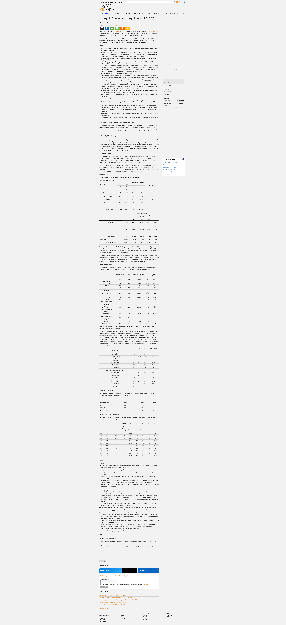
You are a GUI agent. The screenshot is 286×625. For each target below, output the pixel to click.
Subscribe (104, 587)
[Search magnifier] (174, 2)
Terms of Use (102, 618)
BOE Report (102, 5)
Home (101, 14)
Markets (165, 14)
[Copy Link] (127, 28)
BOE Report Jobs (168, 615)
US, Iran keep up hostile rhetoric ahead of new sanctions (114, 602)
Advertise (145, 615)
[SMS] (117, 28)
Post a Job (145, 616)
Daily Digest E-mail (125, 618)
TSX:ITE (155, 31)
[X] (102, 28)
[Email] (112, 28)
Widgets (123, 615)
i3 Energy (116, 31)
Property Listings (138, 14)
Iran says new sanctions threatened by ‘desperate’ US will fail (115, 597)
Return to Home (103, 608)
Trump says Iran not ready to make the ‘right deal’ (112, 604)
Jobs (183, 14)
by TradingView (173, 107)
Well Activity (126, 14)
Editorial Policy (102, 621)
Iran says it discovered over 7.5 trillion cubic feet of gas (113, 595)
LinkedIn (143, 570)
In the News (102, 616)
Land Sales (147, 14)
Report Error (145, 619)
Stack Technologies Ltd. (144, 623)
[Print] (122, 28)
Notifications (124, 616)
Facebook (105, 570)
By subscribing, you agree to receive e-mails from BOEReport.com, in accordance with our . (125, 584)
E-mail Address (104, 579)
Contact (144, 618)
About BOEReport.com (104, 615)
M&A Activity (156, 14)
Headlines (116, 14)
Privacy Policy (145, 584)
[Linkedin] (107, 28)
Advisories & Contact (129, 554)
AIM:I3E (150, 31)
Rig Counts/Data (174, 14)
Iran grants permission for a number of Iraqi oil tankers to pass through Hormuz (120, 600)
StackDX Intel (168, 616)
